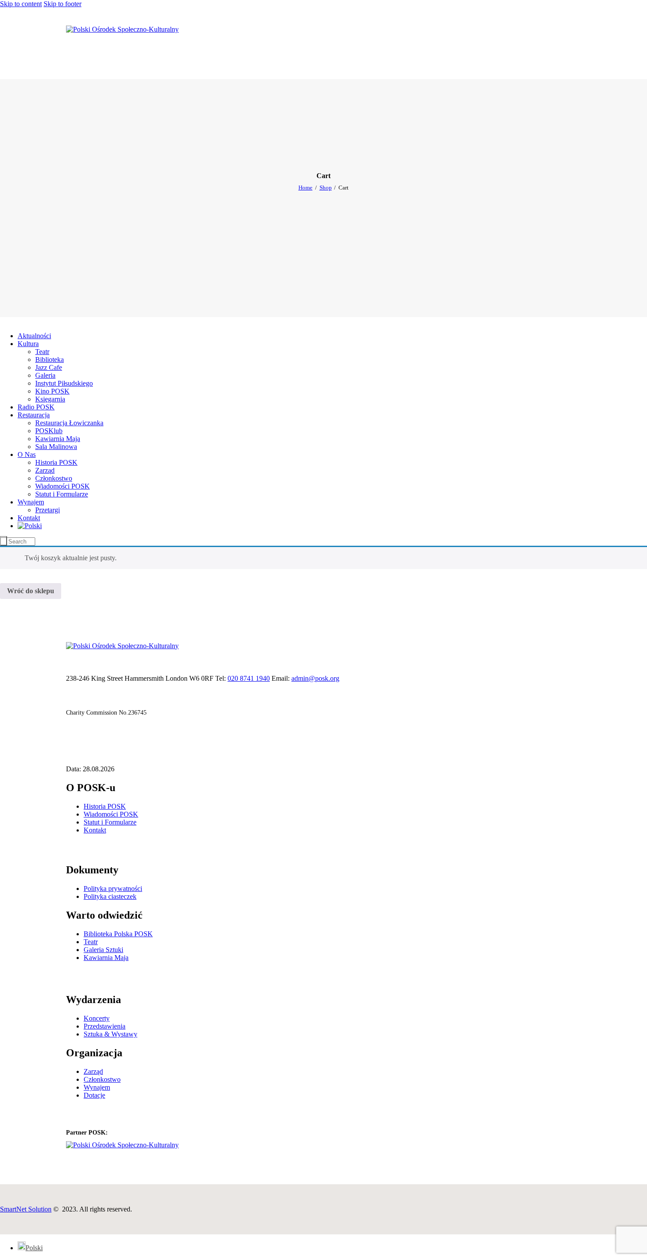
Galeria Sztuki (103, 949)
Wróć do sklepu (30, 591)
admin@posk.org (315, 678)
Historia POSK (105, 806)
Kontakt (95, 830)
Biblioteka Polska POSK (118, 934)
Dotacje (94, 1095)
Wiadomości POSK (111, 814)
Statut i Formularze (110, 822)
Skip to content (21, 3)
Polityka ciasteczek (110, 896)
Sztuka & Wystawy (110, 1034)
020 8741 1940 (249, 678)
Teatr (91, 941)
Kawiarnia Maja (106, 957)
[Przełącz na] (30, 525)
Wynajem (97, 1087)
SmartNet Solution (25, 1209)
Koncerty (97, 1018)
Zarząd (93, 1071)
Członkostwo (102, 1079)
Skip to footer (62, 3)
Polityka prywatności (113, 888)
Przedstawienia (104, 1026)
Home (305, 187)
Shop (326, 187)
